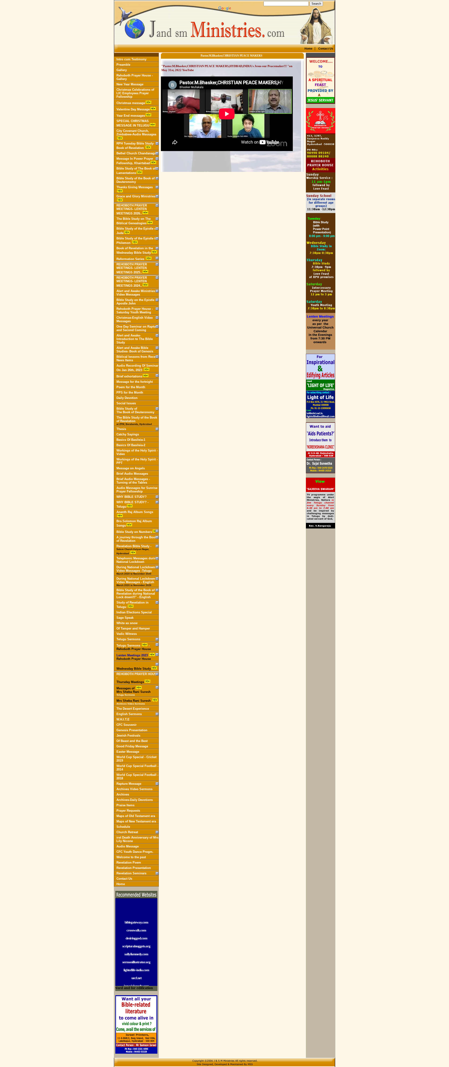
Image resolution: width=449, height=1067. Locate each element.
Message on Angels (130, 468)
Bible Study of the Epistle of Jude (136, 231)
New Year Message (129, 84)
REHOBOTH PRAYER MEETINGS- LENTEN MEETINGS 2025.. (131, 268)
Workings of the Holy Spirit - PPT (137, 461)
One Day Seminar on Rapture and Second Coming (137, 328)
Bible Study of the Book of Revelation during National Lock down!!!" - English (135, 593)
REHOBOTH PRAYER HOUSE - (137, 678)
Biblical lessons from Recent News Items (137, 358)
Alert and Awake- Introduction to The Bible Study (134, 339)
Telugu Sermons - (133, 647)
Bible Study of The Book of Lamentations (136, 171)
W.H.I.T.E (123, 719)
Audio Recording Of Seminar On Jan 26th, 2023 (137, 368)
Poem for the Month (130, 387)
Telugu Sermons (128, 639)
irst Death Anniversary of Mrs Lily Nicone (137, 839)
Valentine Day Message (133, 109)
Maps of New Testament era (136, 821)
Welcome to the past (131, 857)
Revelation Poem (128, 862)
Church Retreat (127, 832)
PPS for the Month (129, 392)
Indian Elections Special (134, 612)
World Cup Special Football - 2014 (137, 767)
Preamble (123, 64)
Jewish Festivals (128, 735)
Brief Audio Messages (132, 473)
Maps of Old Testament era (135, 816)
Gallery (121, 70)
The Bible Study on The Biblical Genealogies (133, 221)
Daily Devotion (127, 398)
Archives (122, 794)
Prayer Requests (128, 810)
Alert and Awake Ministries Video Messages (135, 292)
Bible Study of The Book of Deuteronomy (135, 410)
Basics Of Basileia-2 (130, 445)
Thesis (121, 429)
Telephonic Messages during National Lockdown (137, 560)
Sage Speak (125, 617)
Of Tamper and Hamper (133, 628)
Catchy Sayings (127, 434)
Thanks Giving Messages (134, 187)
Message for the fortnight (134, 381)
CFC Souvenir (126, 725)
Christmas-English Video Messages (134, 319)
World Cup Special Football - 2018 (137, 776)
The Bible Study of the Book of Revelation (136, 420)
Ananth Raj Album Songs (134, 512)
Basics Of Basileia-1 (130, 439)
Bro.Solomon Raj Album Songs (134, 523)
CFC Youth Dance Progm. (134, 852)
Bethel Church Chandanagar (136, 153)
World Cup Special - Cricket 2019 (136, 758)
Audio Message (127, 846)
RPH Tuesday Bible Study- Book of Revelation (135, 146)
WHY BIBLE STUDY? (131, 497)
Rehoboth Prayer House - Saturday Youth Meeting (134, 310)
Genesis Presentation (131, 730)
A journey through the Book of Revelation (136, 539)
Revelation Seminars (131, 873)
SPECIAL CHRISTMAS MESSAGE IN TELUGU (132, 123)
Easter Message (127, 751)
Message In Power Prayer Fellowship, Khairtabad (134, 161)
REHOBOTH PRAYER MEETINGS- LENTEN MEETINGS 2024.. (131, 281)
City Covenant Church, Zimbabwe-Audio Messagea (136, 132)
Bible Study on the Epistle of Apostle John (137, 301)
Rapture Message (128, 783)
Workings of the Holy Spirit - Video (137, 452)
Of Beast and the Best (132, 741)
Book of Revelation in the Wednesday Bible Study (134, 250)
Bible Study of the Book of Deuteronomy (135, 180)
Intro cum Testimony (131, 59)
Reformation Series (130, 259)
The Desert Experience (132, 708)
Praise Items (125, 805)
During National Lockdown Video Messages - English (135, 581)
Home (120, 884)
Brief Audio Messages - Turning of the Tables (133, 480)
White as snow (127, 623)
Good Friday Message (132, 746)
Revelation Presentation (133, 868)
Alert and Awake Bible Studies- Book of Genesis (134, 349)
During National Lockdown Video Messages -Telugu (135, 570)
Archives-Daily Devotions (134, 800)
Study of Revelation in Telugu (132, 605)
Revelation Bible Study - (133, 549)
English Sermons (129, 714)
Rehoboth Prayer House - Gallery (134, 77)
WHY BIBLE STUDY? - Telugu (132, 504)
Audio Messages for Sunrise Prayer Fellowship (136, 489)
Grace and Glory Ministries (135, 196)
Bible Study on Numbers (134, 532)
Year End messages (130, 115)
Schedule (123, 826)
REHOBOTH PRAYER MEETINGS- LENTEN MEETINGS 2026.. (131, 209)
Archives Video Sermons (134, 789)
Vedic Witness (126, 634)
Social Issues (126, 403)
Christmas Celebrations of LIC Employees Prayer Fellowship (135, 93)
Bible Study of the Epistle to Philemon (136, 241)
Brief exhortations (129, 376)
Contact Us (124, 878)
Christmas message (130, 103)
